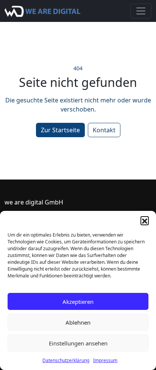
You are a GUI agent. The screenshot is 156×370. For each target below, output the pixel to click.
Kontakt (104, 130)
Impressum (105, 360)
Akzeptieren (78, 301)
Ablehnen (78, 322)
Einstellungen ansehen (78, 343)
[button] (144, 220)
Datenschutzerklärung (65, 360)
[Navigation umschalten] (140, 11)
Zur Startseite (60, 130)
